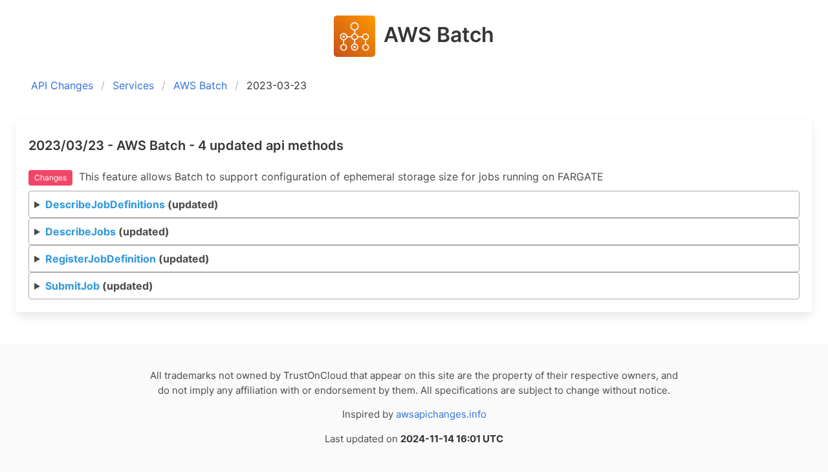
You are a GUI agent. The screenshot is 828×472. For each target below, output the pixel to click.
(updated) (132, 204)
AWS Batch (200, 85)
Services (133, 85)
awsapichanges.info (441, 414)
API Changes (62, 85)
